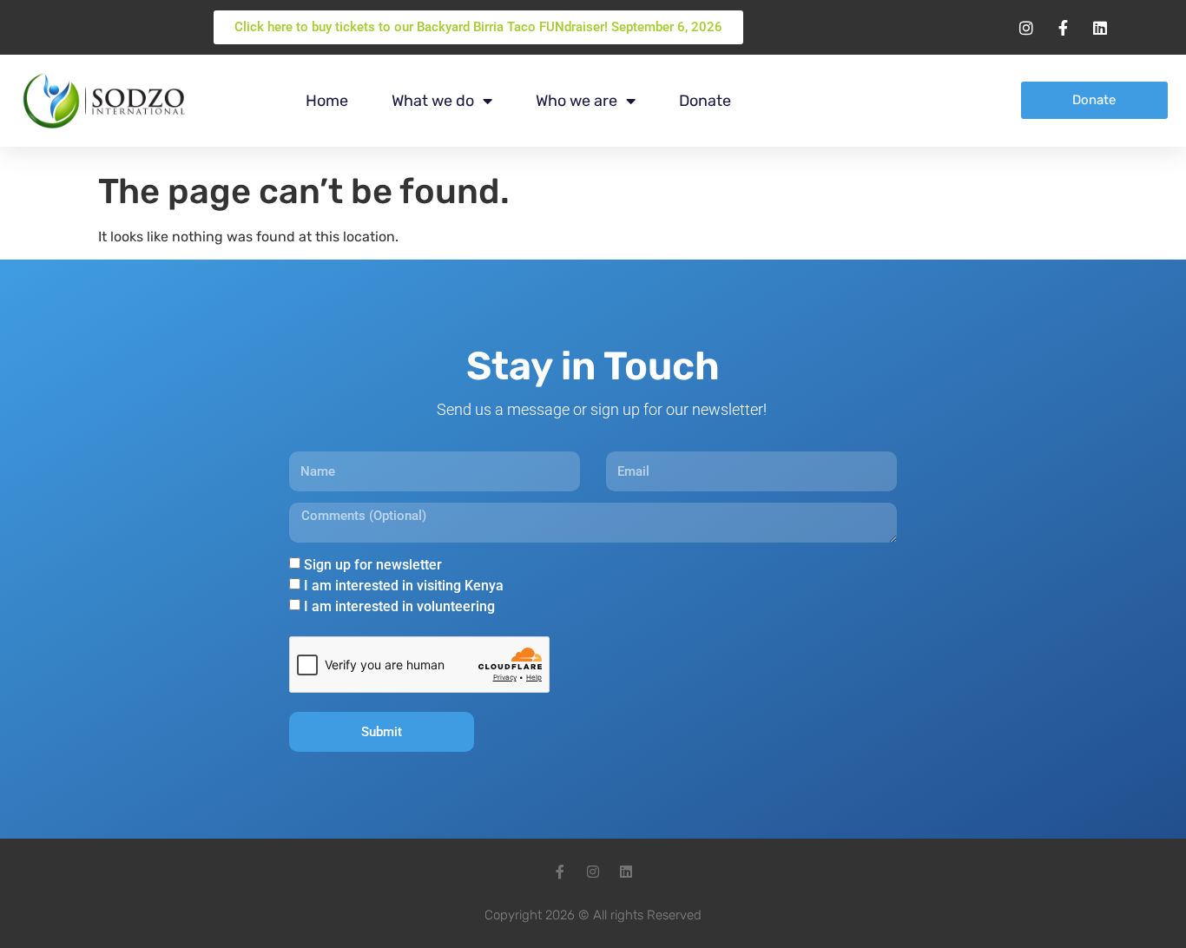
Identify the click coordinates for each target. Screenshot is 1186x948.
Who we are (576, 100)
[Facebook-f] (560, 872)
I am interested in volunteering (399, 606)
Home (327, 100)
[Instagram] (593, 872)
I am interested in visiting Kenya (404, 585)
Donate (705, 100)
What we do (433, 100)
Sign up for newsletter (373, 564)
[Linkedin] (626, 872)
